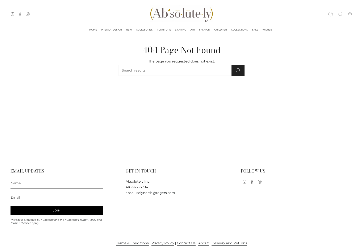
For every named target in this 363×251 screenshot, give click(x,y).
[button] (111, 30)
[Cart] (350, 14)
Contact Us (186, 243)
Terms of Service (21, 222)
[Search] (238, 70)
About (203, 243)
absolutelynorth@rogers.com (150, 193)
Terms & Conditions (132, 243)
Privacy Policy (87, 219)
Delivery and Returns (229, 243)
